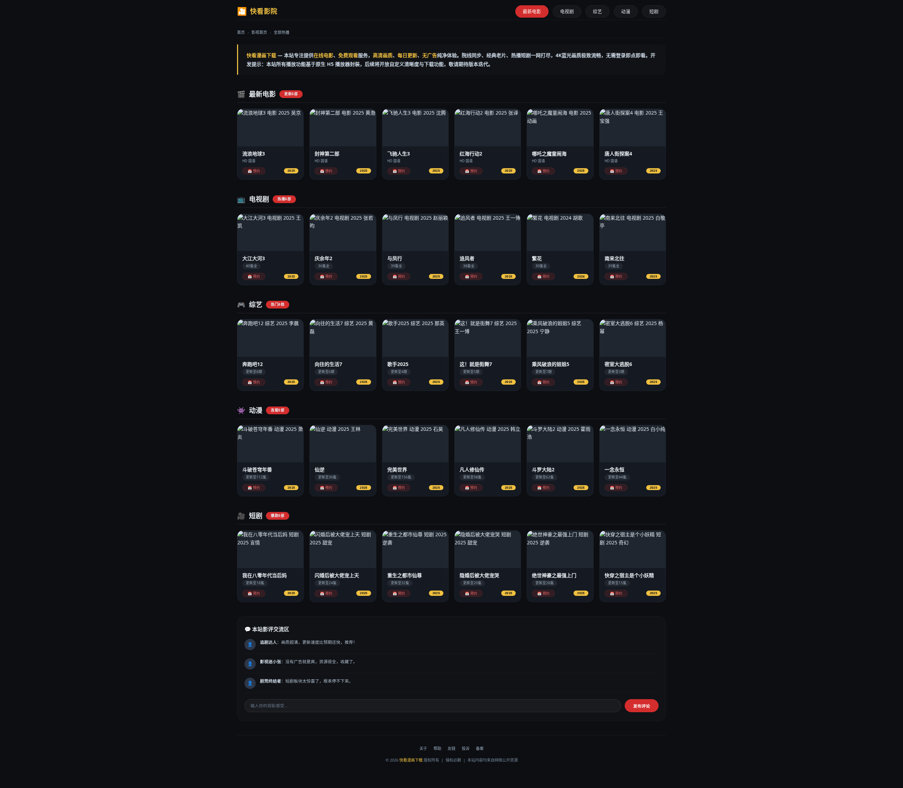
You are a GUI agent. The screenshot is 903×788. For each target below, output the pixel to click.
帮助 (437, 748)
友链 (451, 748)
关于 (423, 748)
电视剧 (567, 11)
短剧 (654, 11)
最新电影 (532, 11)
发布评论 (641, 706)
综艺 (597, 11)
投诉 (465, 748)
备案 (480, 748)
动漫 (625, 11)
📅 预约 (254, 171)
